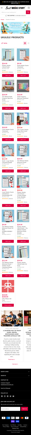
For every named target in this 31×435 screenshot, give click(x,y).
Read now (11, 359)
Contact (25, 425)
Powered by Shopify (15, 432)
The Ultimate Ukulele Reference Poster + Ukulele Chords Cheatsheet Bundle (7, 265)
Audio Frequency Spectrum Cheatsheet (22, 97)
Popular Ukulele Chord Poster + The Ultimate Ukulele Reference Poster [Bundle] (22, 230)
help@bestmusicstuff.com (7, 384)
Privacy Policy (6, 426)
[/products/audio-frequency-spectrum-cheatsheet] (23, 86)
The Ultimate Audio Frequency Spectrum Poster (7, 98)
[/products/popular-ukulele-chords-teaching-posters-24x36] (23, 252)
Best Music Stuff (5, 68)
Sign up (24, 408)
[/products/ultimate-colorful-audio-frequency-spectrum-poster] (8, 86)
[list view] (28, 43)
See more (14, 364)
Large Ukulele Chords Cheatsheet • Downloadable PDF (8, 193)
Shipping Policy (15, 428)
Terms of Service (15, 426)
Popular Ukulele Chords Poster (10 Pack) (22, 264)
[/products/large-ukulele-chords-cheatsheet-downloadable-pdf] (8, 181)
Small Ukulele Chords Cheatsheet (23, 66)
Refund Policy (23, 426)
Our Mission (13, 425)
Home (2, 19)
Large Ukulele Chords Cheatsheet (8, 130)
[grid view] (25, 43)
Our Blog (20, 425)
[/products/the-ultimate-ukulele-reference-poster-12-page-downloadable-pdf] (8, 216)
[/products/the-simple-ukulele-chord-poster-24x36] (8, 54)
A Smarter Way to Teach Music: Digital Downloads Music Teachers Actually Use (12, 333)
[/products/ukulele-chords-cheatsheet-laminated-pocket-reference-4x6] (23, 54)
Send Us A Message (5, 388)
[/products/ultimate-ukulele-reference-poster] (23, 150)
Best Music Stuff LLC (6, 234)
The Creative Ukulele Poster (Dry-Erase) (22, 130)
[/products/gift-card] (8, 286)
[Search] (28, 12)
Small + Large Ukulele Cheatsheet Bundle (8, 161)
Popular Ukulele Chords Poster (6, 66)
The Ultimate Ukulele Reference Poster (22, 161)
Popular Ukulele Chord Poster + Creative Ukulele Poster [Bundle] (21, 195)
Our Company (5, 425)
